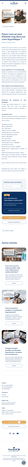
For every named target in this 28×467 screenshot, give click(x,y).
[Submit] (22, 186)
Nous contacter (5, 396)
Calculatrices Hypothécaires (14, 222)
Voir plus (14, 283)
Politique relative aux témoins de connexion (11, 412)
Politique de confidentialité (7, 410)
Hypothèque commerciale (14, 210)
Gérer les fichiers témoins (7, 414)
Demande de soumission (14, 426)
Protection (4, 395)
